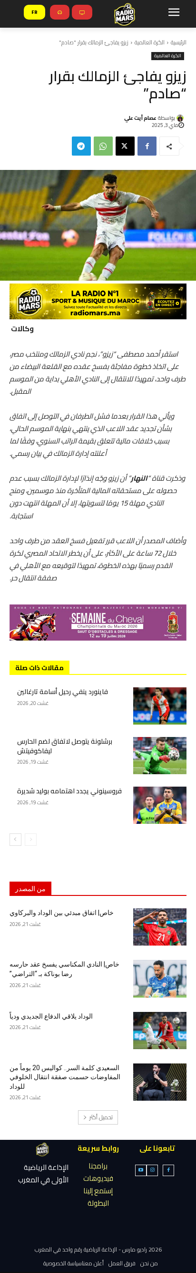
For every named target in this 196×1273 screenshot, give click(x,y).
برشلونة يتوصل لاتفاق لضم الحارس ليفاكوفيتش (64, 746)
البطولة (98, 1203)
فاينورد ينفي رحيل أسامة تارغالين (62, 691)
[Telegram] (81, 146)
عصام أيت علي (140, 118)
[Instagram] (152, 1170)
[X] (125, 146)
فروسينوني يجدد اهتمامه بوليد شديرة (69, 791)
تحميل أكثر (101, 1117)
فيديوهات (98, 1178)
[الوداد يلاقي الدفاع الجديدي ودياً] (159, 1030)
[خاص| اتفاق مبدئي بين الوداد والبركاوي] (159, 927)
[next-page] (15, 839)
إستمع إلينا (98, 1191)
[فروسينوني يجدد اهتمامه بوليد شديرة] (159, 805)
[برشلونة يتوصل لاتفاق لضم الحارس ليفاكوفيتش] (159, 755)
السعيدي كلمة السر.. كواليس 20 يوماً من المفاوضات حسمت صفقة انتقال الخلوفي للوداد (65, 1077)
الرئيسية (178, 42)
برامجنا (98, 1166)
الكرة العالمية (150, 42)
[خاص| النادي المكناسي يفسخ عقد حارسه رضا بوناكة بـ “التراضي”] (159, 978)
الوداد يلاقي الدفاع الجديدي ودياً (51, 1016)
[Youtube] (141, 1170)
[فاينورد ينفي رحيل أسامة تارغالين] (159, 706)
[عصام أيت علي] (181, 118)
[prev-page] (31, 839)
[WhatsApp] (103, 146)
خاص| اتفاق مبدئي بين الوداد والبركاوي (62, 912)
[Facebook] (147, 146)
